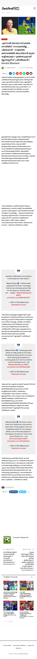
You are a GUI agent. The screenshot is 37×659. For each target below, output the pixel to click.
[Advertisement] (18, 116)
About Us (18, 648)
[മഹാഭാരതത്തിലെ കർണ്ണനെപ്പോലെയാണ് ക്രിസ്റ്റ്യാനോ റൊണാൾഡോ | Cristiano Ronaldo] (27, 605)
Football (4, 39)
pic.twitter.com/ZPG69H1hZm (18, 441)
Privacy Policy (7, 645)
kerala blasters (10, 487)
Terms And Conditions (19, 645)
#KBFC (18, 295)
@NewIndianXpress (24, 293)
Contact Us (30, 645)
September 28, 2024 (18, 305)
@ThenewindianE (15, 439)
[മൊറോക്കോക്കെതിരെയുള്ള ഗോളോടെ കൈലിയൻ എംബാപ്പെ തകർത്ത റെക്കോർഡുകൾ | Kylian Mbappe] (10, 585)
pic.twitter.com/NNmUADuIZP (18, 298)
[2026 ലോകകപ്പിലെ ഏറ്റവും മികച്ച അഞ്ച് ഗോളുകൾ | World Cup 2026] (10, 605)
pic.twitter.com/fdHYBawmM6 (18, 367)
